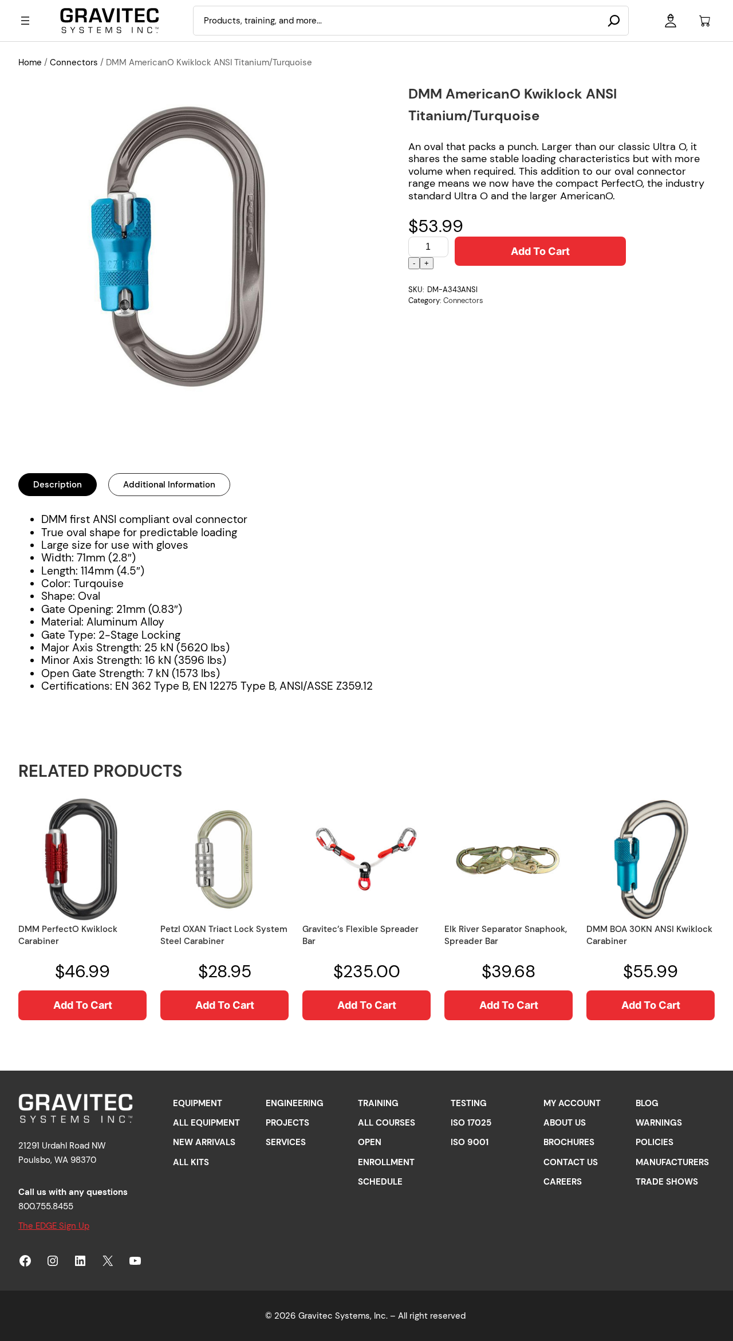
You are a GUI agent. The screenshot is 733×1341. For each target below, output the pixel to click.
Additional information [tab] (169, 484)
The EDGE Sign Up (53, 1226)
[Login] (670, 21)
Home (30, 62)
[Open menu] (25, 20)
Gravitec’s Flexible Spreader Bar (360, 935)
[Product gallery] (179, 243)
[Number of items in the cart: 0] (705, 21)
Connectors (74, 62)
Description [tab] (57, 484)
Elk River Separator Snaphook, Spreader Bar (505, 935)
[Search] (614, 20)
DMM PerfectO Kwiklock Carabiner (67, 935)
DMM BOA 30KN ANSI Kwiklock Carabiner (649, 935)
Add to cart (540, 251)
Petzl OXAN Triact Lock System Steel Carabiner (223, 935)
